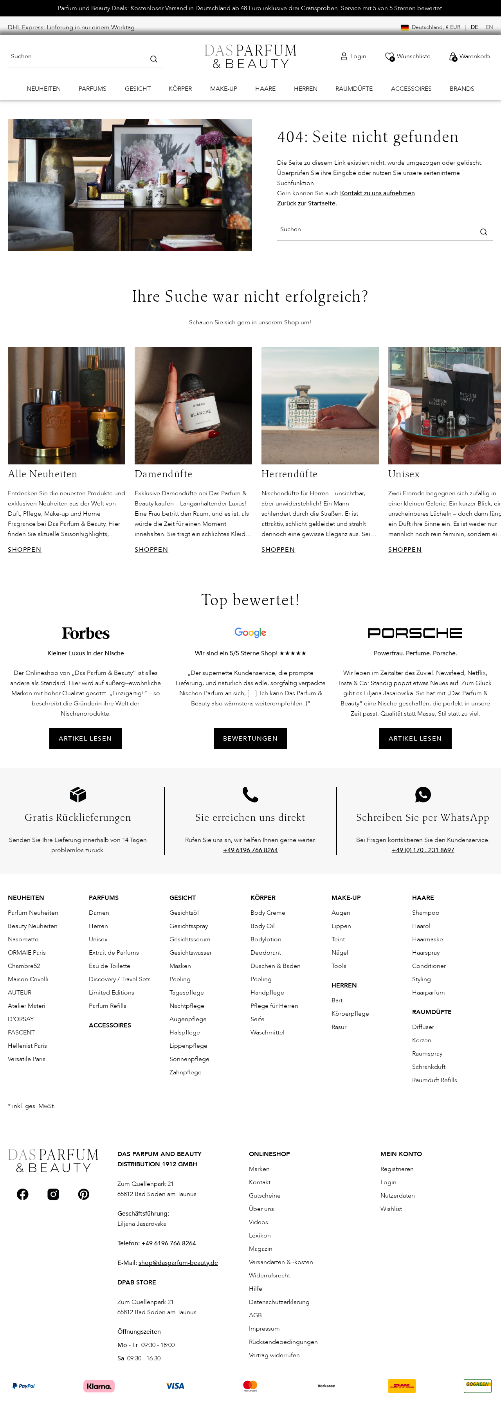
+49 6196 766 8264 (168, 1243)
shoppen (24, 549)
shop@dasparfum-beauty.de (178, 1263)
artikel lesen (85, 738)
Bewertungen (250, 738)
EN (489, 27)
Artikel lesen (415, 738)
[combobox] (85, 56)
